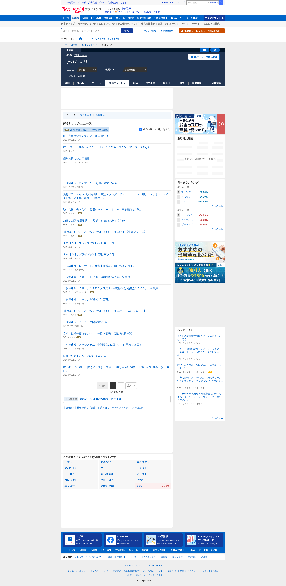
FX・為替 (96, 18)
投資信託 (108, 18)
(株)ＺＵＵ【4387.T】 (90, 45)
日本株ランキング (87, 23)
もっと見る (217, 205)
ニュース (120, 18)
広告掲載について (132, 571)
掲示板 (131, 18)
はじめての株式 (211, 23)
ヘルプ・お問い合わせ (135, 575)
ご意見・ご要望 (155, 575)
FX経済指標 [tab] (177, 557)
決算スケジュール (167, 23)
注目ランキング (107, 23)
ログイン (109, 11)
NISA (174, 18)
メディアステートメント (154, 571)
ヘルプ (181, 2)
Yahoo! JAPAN (169, 2)
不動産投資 (159, 18)
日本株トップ (68, 23)
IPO (184, 23)
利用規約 (117, 571)
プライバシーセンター (100, 571)
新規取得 (126, 8)
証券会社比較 (144, 18)
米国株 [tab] (164, 557)
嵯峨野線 (214, 2)
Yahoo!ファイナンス (134, 565)
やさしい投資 (150, 30)
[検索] (221, 2)
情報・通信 (80, 55)
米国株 (85, 18)
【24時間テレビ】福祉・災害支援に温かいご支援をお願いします (95, 2)
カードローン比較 (188, 18)
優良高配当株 (148, 23)
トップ (65, 18)
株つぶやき (85, 115)
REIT (194, 23)
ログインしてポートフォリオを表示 (103, 38)
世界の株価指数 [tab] (149, 557)
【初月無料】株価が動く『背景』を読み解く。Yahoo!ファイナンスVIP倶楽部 (103, 407)
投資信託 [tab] (192, 557)
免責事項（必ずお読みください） (183, 571)
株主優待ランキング (128, 23)
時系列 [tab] (204, 557)
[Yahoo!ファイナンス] (82, 8)
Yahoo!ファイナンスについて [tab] (88, 557)
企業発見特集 (167, 30)
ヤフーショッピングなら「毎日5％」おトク (139, 12)
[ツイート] (215, 50)
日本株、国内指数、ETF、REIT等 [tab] (121, 557)
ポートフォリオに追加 (205, 56)
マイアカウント (213, 18)
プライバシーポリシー (77, 571)
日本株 (75, 18)
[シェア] (204, 50)
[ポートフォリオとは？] (80, 39)
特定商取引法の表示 (209, 571)
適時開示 (100, 115)
